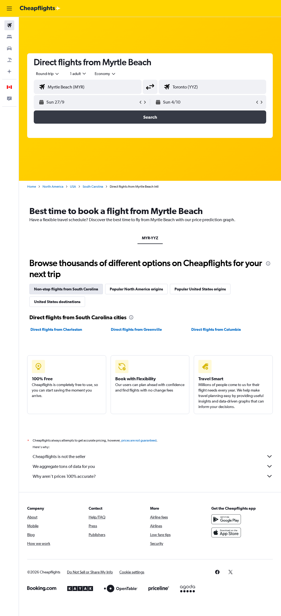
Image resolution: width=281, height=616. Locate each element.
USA (73, 186)
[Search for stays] (9, 36)
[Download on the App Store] (226, 532)
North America (53, 186)
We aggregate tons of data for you (64, 466)
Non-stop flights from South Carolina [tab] (66, 289)
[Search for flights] (9, 25)
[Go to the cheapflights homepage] (40, 8)
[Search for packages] (9, 59)
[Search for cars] (9, 48)
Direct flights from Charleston (56, 329)
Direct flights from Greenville (136, 329)
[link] (217, 572)
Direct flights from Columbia (216, 329)
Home (31, 186)
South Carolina (93, 186)
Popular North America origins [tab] (136, 289)
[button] (9, 8)
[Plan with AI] (9, 71)
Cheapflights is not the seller (59, 456)
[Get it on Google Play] (226, 519)
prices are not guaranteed (138, 440)
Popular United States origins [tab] (200, 289)
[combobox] (105, 73)
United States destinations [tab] (57, 301)
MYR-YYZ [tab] (150, 238)
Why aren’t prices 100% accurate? (64, 476)
